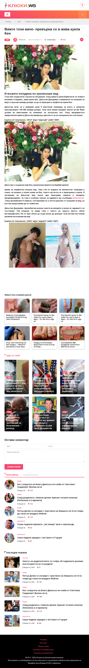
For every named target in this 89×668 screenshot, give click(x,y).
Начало (8, 22)
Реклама (43, 640)
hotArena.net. (78, 198)
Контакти (43, 643)
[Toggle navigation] (7, 14)
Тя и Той (25, 558)
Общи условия (43, 646)
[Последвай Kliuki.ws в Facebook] (82, 5)
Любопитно (21, 521)
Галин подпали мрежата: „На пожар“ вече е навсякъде (45, 524)
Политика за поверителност (43, 650)
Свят (19, 22)
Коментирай (13, 467)
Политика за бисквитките (43, 653)
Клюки (19, 481)
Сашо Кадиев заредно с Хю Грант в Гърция (39, 538)
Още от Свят (13, 356)
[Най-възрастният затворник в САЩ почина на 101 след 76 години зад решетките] (17, 376)
